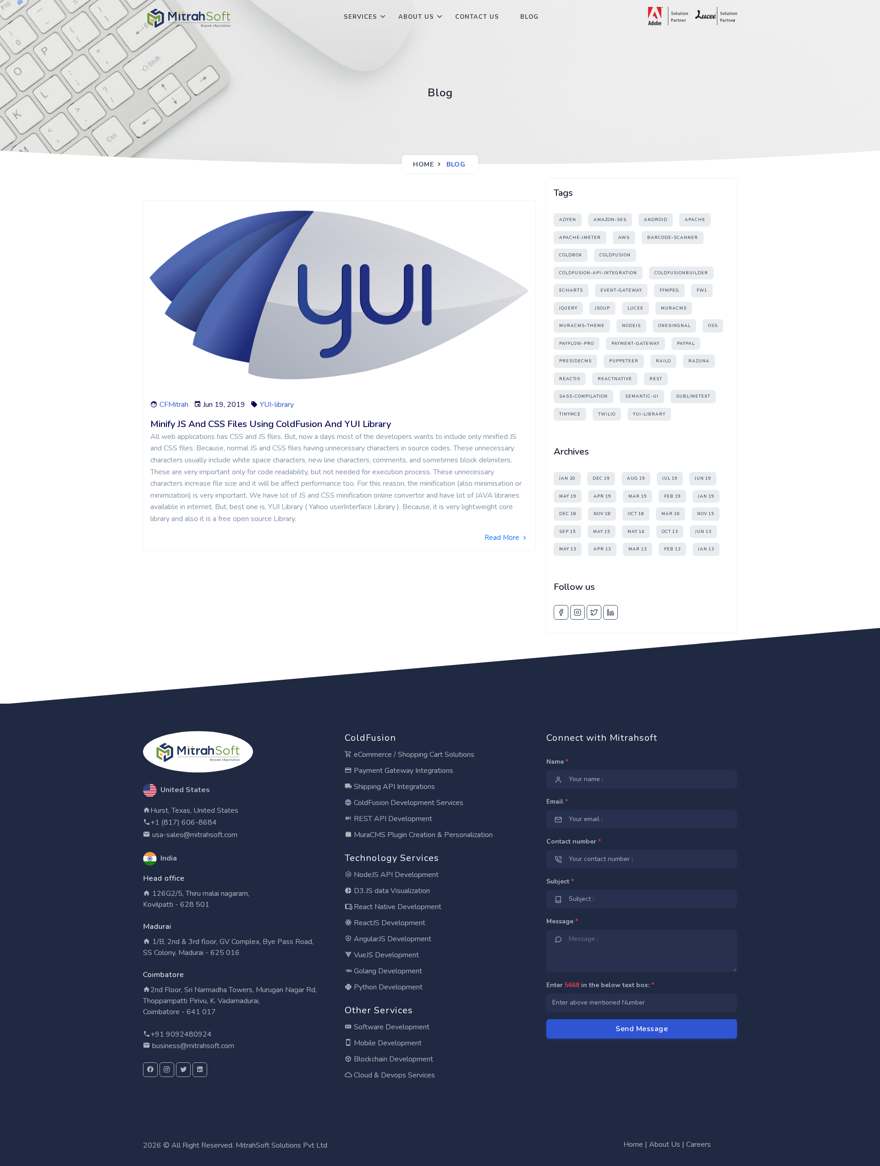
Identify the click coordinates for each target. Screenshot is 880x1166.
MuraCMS (674, 308)
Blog (529, 17)
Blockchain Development (392, 1059)
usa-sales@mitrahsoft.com (193, 835)
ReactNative (615, 379)
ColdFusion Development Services (407, 803)
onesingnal (674, 325)
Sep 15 (567, 531)
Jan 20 (567, 478)
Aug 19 (636, 478)
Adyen (567, 219)
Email (557, 801)
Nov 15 (705, 513)
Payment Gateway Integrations (402, 771)
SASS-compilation (583, 396)
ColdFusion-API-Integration (598, 273)
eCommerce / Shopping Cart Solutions (413, 755)
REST (655, 379)
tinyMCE (570, 414)
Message (562, 921)
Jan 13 (706, 549)
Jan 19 (706, 496)
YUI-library (277, 405)
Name (557, 761)
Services (360, 17)
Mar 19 (637, 496)
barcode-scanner (672, 237)
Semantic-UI (642, 396)
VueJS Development (385, 955)
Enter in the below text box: (600, 985)
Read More (502, 537)
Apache (695, 219)
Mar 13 (637, 549)
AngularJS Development (391, 939)
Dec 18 (567, 513)
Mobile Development (387, 1043)
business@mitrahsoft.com (192, 1046)
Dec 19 (601, 478)
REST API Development (392, 819)
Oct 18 (636, 513)
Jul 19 (669, 478)
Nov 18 (602, 513)
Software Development (390, 1027)
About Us (416, 17)
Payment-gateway (635, 343)
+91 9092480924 (181, 1034)
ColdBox (570, 255)
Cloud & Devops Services (393, 1075)
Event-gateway (621, 290)
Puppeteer (623, 361)
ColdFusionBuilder (681, 273)
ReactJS (569, 379)
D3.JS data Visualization (391, 891)
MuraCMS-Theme (582, 325)
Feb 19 (672, 496)
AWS (624, 237)
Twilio (607, 414)
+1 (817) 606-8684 (183, 822)
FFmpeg (669, 290)
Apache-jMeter (580, 237)
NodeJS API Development (395, 875)
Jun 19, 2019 (224, 405)
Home (423, 164)
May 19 (567, 496)
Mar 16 (670, 513)
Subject (560, 881)
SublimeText (693, 396)
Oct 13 (670, 531)
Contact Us (477, 17)
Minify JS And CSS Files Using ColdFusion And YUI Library (270, 424)
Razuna (699, 361)
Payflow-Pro (576, 343)
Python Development (387, 987)
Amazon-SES (610, 219)
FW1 (702, 290)
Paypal (686, 343)
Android (655, 219)
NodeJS (631, 325)
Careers (698, 1144)
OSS (713, 325)
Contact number (573, 841)
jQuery (568, 308)
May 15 (601, 531)
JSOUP (602, 308)
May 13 (567, 549)
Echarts (571, 290)
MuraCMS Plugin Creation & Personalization (422, 835)
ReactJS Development (388, 923)
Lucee (635, 308)
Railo (663, 361)
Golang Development (387, 971)
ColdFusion (615, 255)
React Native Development (396, 907)
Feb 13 (672, 549)
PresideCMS (575, 361)
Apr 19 (602, 496)
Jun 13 (703, 531)
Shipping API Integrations (393, 787)
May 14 (635, 531)
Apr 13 (602, 549)
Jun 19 (703, 478)
